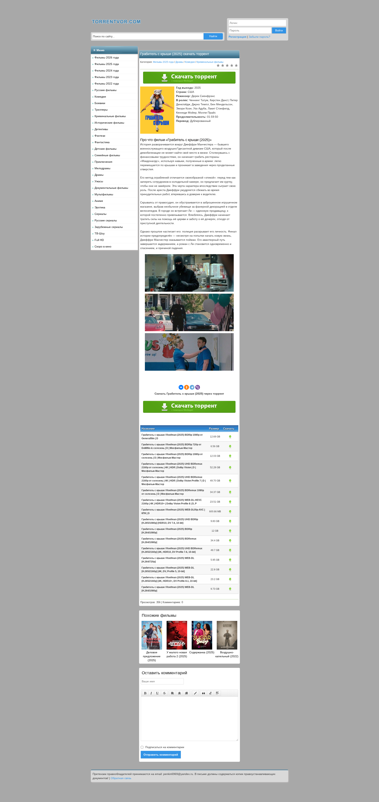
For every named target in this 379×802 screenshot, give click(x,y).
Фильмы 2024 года (107, 70)
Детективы (101, 129)
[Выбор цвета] (195, 693)
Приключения (103, 161)
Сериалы (100, 213)
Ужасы (99, 181)
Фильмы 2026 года (107, 57)
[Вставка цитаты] (203, 693)
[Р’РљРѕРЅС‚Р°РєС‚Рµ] (181, 387)
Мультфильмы (104, 194)
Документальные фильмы (111, 187)
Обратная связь (121, 778)
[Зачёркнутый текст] (164, 693)
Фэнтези (100, 135)
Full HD (99, 240)
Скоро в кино (103, 246)
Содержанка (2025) (201, 652)
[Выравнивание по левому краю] (172, 693)
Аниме (99, 200)
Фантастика (102, 142)
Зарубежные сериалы (109, 226)
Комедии (100, 96)
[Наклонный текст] (151, 693)
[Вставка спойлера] (217, 693)
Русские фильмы (105, 90)
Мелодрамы (102, 168)
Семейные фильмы (107, 155)
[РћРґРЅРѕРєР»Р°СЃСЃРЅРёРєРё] (186, 387)
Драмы (99, 174)
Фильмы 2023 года (107, 77)
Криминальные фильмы (110, 116)
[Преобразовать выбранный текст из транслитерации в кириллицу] (210, 693)
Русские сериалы (106, 220)
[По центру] (179, 693)
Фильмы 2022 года (107, 83)
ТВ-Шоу (100, 233)
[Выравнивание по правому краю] (186, 693)
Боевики (100, 103)
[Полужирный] (145, 693)
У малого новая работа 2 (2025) (177, 654)
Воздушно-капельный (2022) (226, 654)
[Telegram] (192, 387)
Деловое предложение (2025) (151, 656)
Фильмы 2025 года (107, 64)
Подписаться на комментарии (164, 747)
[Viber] (197, 387)
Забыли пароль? (259, 36)
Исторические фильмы (109, 122)
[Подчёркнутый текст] (157, 693)
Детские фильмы (105, 148)
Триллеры (101, 109)
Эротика (100, 207)
